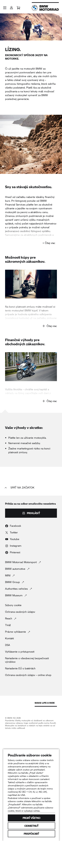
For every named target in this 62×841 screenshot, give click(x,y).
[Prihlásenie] (11, 6)
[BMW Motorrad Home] (45, 8)
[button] (4, 8)
